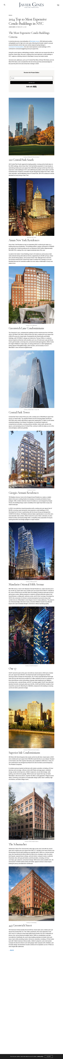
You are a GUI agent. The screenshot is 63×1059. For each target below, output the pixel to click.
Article (10, 15)
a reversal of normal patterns (16, 47)
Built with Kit (31, 86)
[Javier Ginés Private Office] (31, 5)
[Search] (4, 5)
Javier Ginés (12, 27)
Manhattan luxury (34, 41)
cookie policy (40, 1056)
